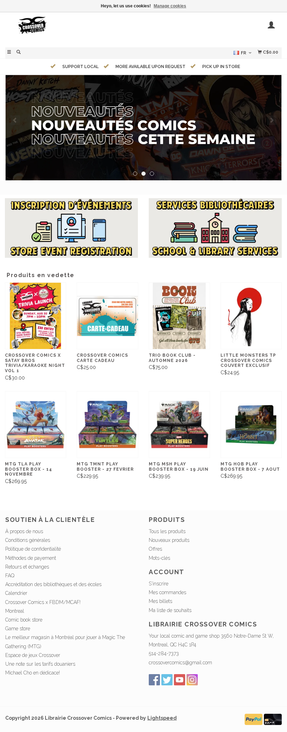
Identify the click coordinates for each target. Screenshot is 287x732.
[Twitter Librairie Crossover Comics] (167, 679)
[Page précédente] (15, 120)
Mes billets (160, 601)
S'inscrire (158, 583)
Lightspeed (162, 718)
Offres (155, 549)
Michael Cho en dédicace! (32, 673)
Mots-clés (159, 558)
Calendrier (16, 593)
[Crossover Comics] (74, 29)
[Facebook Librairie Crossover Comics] (154, 679)
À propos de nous (24, 531)
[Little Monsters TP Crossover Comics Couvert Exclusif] (251, 316)
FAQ (9, 575)
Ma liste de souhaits (170, 610)
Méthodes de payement (30, 558)
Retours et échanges (27, 567)
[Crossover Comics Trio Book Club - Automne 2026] (179, 316)
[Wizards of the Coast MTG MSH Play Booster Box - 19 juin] (179, 424)
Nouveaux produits (169, 540)
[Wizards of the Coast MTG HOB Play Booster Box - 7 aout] (251, 424)
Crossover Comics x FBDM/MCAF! (42, 602)
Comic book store (23, 620)
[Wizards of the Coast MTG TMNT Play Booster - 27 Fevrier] (107, 424)
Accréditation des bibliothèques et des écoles (53, 584)
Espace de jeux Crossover (32, 655)
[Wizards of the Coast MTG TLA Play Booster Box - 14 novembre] (35, 424)
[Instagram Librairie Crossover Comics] (192, 679)
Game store (17, 628)
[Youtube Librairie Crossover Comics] (179, 679)
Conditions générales (27, 540)
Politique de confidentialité (33, 549)
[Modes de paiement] (253, 718)
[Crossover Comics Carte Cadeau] (107, 316)
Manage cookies (170, 6)
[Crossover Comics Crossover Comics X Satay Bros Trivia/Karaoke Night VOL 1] (35, 316)
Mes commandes (167, 592)
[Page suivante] (271, 120)
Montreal (14, 611)
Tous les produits (167, 531)
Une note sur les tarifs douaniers (40, 664)
